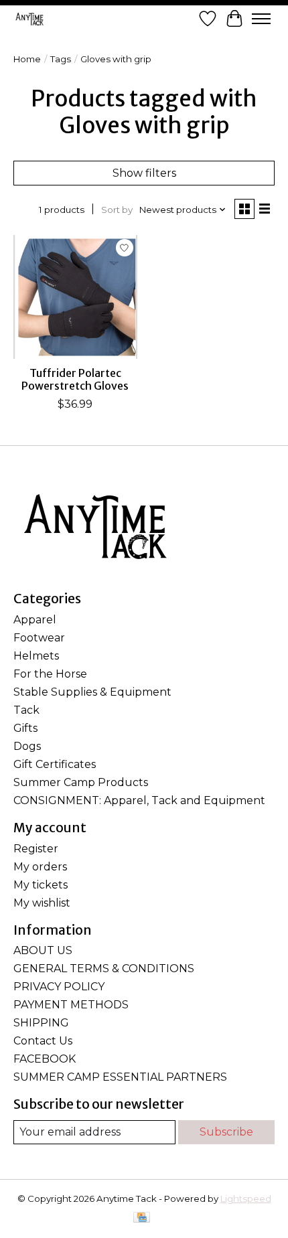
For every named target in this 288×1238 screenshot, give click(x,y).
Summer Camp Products (80, 782)
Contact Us (42, 1040)
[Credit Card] (141, 1218)
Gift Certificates (54, 764)
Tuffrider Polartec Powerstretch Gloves (75, 379)
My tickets (40, 884)
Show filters (144, 173)
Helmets (36, 655)
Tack (26, 710)
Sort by (117, 209)
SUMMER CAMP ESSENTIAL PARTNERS (120, 1077)
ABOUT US (42, 950)
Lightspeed (245, 1198)
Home (27, 59)
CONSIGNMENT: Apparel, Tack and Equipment (139, 800)
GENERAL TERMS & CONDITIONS (103, 968)
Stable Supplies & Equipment (92, 692)
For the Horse (50, 674)
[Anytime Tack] (29, 18)
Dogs (27, 746)
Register (35, 848)
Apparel (34, 619)
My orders (40, 866)
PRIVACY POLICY (58, 986)
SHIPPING (41, 1022)
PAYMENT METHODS (71, 1004)
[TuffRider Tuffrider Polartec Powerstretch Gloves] (75, 297)
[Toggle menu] (261, 18)
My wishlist (41, 903)
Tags (60, 59)
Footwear (39, 637)
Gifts (25, 728)
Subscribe (226, 1132)
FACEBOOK (44, 1059)
